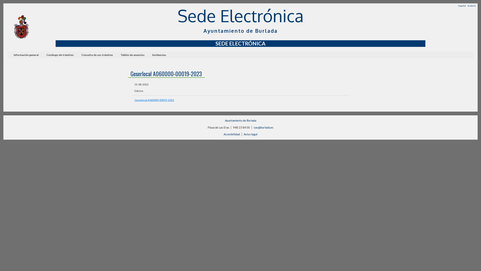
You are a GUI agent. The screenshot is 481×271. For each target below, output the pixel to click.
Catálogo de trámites (60, 54)
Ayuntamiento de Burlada (240, 120)
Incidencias (159, 54)
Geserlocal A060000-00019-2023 (154, 100)
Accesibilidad (232, 134)
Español (462, 6)
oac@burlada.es (263, 127)
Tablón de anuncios (132, 54)
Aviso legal (250, 134)
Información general (26, 54)
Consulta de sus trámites (97, 54)
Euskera (472, 6)
